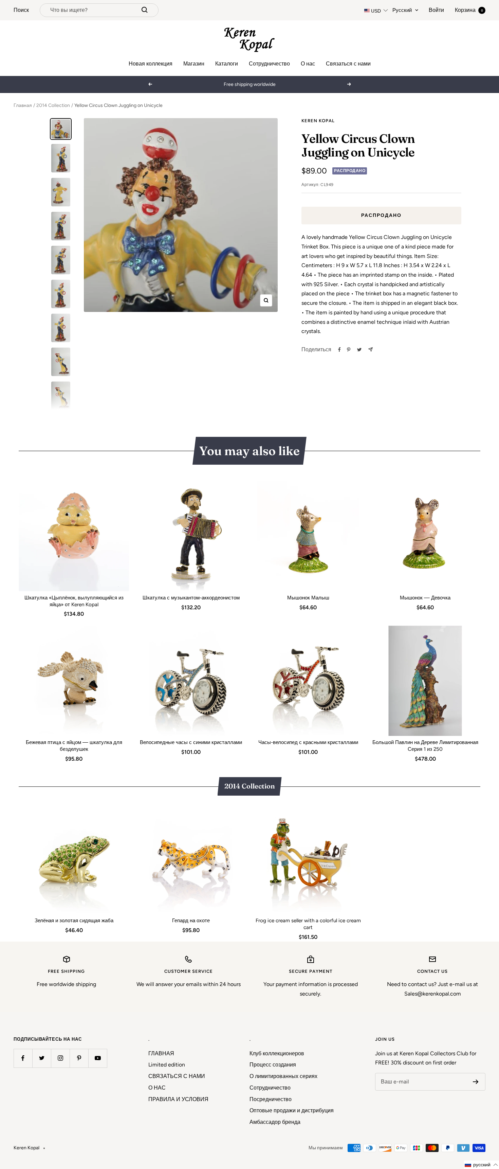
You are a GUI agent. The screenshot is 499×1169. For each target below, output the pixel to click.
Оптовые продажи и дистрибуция (292, 1110)
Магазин (193, 63)
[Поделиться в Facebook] (339, 349)
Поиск (21, 10)
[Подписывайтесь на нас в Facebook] (23, 1058)
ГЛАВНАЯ (161, 1053)
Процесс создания (273, 1064)
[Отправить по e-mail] (370, 349)
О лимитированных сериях (283, 1076)
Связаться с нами (348, 63)
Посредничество (271, 1099)
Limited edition (166, 1064)
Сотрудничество (269, 63)
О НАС (157, 1087)
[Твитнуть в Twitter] (359, 349)
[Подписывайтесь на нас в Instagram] (60, 1058)
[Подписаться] (476, 1081)
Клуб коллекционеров (277, 1053)
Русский (402, 10)
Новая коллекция (150, 63)
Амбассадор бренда (275, 1122)
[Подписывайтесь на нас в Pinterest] (79, 1058)
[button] (481, 1165)
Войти (436, 10)
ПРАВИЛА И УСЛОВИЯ (178, 1099)
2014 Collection (53, 105)
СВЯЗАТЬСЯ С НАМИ (176, 1076)
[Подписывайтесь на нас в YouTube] (97, 1058)
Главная (23, 105)
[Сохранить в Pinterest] (348, 349)
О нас (308, 63)
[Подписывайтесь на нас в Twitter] (41, 1058)
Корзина (469, 10)
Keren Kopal (318, 120)
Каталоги (226, 63)
